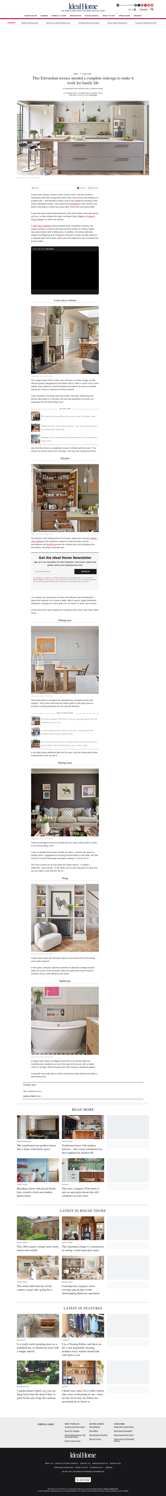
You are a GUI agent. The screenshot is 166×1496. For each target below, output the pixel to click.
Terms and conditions (63, 1467)
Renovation (75, 16)
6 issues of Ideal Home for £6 (145, 23)
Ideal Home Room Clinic (124, 1435)
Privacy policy (81, 1467)
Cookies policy (96, 1467)
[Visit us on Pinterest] (145, 5)
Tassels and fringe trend (29, 23)
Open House (124, 16)
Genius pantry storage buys (117, 23)
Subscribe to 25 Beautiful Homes (124, 1440)
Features (93, 95)
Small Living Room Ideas (75, 1427)
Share (37, 188)
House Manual (92, 16)
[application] (65, 270)
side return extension (42, 226)
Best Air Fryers (95, 1439)
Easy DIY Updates (72, 1431)
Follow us (83, 188)
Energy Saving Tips (72, 1441)
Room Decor (31, 16)
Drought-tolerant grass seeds (88, 23)
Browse (137, 16)
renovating (74, 204)
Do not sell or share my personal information (83, 1471)
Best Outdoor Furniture (98, 1435)
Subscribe (143, 9)
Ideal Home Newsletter (123, 1431)
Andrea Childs (97, 93)
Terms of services (60, 578)
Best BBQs (93, 1431)
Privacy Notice (38, 580)
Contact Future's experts (66, 1463)
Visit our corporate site (110, 1489)
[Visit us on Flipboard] (148, 5)
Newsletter (94, 188)
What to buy (109, 16)
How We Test (115, 1463)
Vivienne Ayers (71, 93)
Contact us (85, 1463)
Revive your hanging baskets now (58, 23)
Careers (108, 1467)
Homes (76, 73)
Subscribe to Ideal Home (124, 1427)
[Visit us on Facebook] (135, 5)
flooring (50, 544)
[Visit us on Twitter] (139, 5)
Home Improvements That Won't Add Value (75, 1436)
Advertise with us (100, 1463)
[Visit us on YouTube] (152, 5)
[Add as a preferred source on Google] (83, 1479)
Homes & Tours (58, 16)
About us (49, 1463)
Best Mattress (94, 1427)
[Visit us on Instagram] (142, 5)
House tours (86, 73)
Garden (44, 16)
